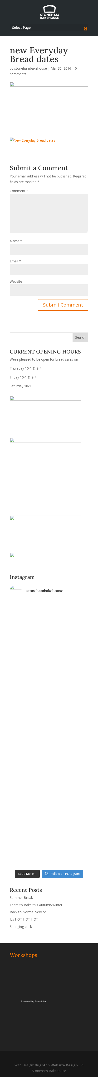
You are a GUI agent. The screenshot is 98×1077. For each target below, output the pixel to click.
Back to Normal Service (28, 912)
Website (16, 281)
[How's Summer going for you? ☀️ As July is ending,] (49, 829)
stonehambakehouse (30, 68)
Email (15, 261)
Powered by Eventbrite (33, 1001)
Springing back (21, 926)
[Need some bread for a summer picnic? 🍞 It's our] (49, 721)
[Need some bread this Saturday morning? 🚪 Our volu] (49, 647)
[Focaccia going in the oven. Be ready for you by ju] (49, 680)
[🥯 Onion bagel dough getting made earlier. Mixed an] (49, 757)
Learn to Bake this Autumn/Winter (36, 905)
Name (16, 241)
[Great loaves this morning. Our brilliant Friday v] (49, 782)
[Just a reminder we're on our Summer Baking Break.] (49, 610)
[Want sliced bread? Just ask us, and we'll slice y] (49, 693)
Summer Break (21, 897)
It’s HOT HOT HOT (24, 919)
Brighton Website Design (56, 1065)
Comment (19, 191)
